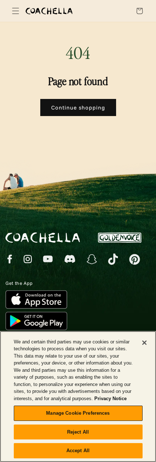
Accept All (78, 450)
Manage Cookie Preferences (78, 413)
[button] (14, 11)
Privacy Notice (110, 398)
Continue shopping (78, 107)
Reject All (78, 432)
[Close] (144, 343)
